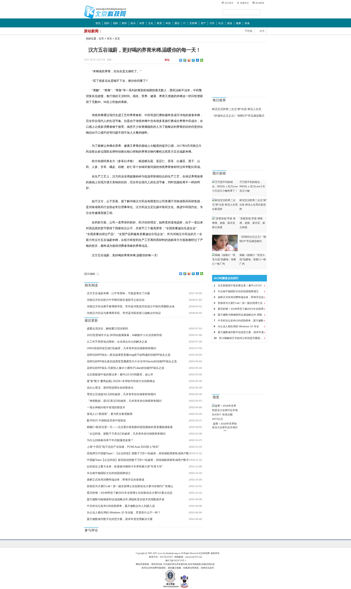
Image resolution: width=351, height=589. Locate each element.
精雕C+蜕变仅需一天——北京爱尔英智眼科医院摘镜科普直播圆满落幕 (130, 427)
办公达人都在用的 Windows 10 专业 (239, 326)
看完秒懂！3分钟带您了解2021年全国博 (239, 308)
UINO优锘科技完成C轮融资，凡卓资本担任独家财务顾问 (121, 348)
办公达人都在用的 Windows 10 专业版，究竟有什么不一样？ (124, 512)
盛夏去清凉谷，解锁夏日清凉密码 (107, 328)
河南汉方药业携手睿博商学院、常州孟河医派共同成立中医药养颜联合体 (131, 306)
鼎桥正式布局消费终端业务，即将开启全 (239, 297)
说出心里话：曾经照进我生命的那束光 (110, 387)
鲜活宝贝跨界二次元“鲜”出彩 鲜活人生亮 (236, 109)
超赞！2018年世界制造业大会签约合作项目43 (225, 427)
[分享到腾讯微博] (193, 60)
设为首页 (229, 3)
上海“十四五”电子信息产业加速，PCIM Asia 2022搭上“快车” (123, 446)
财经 (124, 23)
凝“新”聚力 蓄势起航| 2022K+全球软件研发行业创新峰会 (121, 381)
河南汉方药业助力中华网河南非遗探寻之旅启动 (115, 299)
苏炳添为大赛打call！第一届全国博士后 (239, 303)
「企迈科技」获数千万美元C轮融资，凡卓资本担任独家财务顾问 (126, 433)
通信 (177, 23)
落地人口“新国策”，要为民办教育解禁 (110, 413)
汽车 (212, 23)
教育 (159, 23)
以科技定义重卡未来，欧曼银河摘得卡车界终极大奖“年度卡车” (125, 466)
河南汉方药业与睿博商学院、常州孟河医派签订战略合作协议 (124, 312)
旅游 (229, 23)
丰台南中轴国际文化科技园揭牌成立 (109, 473)
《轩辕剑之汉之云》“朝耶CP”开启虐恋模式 (238, 115)
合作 (262, 31)
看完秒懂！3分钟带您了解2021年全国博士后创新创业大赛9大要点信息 (129, 492)
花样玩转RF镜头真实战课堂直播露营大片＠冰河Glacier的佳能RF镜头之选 (132, 361)
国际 (115, 23)
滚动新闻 (259, 3)
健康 (238, 23)
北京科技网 (105, 12)
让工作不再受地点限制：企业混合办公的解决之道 (117, 341)
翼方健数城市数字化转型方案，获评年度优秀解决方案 (120, 519)
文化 (150, 23)
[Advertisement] (239, 70)
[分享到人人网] (197, 60)
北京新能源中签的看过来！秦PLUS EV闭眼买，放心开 (120, 374)
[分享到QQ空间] (184, 60)
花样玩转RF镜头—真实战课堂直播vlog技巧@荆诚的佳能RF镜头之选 (128, 354)
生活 (220, 23)
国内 (106, 23)
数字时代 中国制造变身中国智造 (106, 420)
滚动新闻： (93, 31)
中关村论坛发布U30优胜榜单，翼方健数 (239, 320)
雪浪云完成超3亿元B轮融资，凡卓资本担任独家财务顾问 (121, 394)
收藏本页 (244, 3)
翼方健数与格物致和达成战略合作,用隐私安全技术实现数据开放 (125, 499)
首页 (101, 38)
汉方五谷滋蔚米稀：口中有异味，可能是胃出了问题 (118, 293)
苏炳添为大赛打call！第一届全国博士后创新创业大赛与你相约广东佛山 (130, 486)
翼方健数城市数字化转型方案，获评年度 (239, 332)
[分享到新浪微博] (189, 60)
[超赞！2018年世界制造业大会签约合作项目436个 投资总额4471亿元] (225, 418)
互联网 (193, 23)
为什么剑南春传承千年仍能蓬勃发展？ (110, 440)
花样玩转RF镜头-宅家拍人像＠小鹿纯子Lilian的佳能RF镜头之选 (125, 367)
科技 (168, 23)
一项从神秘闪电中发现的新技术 (106, 407)
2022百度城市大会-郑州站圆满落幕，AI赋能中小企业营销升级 (124, 335)
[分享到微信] (201, 60)
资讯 (98, 23)
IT (184, 23)
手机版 (248, 31)
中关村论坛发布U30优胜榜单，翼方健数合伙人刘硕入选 (121, 505)
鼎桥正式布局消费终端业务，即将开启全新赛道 (115, 479)
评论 (167, 60)
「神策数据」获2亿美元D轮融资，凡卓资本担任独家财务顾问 (124, 400)
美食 (247, 23)
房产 (203, 23)
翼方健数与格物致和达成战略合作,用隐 (239, 314)
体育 (141, 23)
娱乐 (133, 23)
